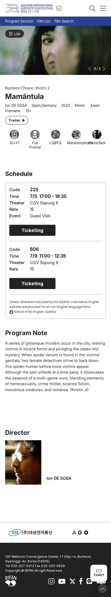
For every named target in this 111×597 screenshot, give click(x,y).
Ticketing (32, 230)
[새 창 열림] (81, 532)
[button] (90, 69)
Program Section (19, 21)
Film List (44, 21)
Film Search (64, 21)
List (17, 34)
